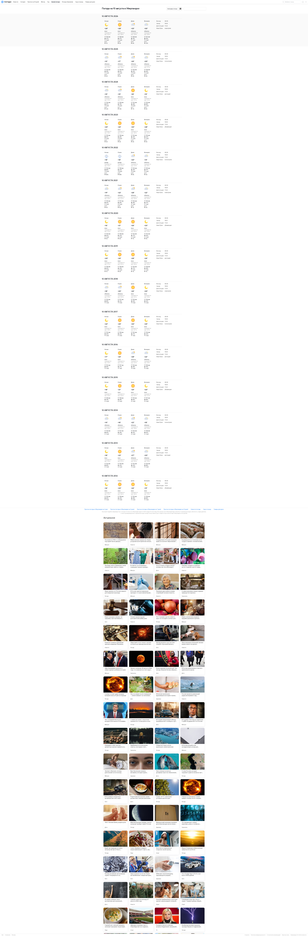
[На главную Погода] (7, 2)
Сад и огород (207, 509)
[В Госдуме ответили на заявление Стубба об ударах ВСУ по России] (192, 714)
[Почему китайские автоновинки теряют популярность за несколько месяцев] (115, 868)
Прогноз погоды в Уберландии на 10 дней (176, 509)
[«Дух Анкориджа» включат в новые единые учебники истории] (115, 663)
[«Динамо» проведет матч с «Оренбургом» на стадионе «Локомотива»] (141, 920)
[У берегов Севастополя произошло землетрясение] (167, 740)
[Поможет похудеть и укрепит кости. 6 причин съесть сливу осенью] (192, 560)
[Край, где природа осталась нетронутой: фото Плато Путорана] (115, 843)
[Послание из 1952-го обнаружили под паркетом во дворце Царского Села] (115, 534)
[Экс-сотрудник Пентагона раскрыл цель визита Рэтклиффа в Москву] (115, 714)
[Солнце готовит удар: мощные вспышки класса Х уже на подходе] (115, 688)
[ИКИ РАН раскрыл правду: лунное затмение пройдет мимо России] (141, 817)
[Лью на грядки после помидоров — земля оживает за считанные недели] (141, 688)
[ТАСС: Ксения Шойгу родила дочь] (115, 817)
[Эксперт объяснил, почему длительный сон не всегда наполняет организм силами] (115, 766)
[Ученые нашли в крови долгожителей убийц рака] (141, 611)
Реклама (14, 935)
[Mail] (2, 2)
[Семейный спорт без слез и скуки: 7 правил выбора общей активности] (192, 894)
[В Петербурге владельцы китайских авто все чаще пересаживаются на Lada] (115, 791)
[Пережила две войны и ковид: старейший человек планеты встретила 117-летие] (167, 586)
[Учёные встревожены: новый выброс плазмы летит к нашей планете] (192, 791)
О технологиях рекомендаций (273, 935)
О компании (7, 935)
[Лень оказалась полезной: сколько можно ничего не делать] (192, 637)
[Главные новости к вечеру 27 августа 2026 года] (141, 894)
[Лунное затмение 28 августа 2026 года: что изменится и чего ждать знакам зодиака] (141, 663)
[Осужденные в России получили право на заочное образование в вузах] (167, 534)
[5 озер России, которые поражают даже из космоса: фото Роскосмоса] (192, 766)
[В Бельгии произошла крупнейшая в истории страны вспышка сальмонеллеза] (167, 688)
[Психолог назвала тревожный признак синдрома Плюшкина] (115, 637)
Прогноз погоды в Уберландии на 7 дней (149, 509)
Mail (2, 935)
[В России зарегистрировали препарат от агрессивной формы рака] (141, 586)
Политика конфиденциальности (258, 935)
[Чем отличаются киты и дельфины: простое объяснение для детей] (167, 766)
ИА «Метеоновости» (302, 935)
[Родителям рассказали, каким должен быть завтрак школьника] (141, 791)
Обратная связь (285, 935)
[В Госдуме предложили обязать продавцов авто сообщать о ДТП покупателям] (167, 714)
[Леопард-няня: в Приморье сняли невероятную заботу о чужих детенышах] (115, 560)
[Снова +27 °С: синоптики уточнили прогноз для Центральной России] (167, 791)
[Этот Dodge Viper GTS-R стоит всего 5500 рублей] (192, 868)
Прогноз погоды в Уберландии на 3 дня (96, 509)
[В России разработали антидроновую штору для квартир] (192, 740)
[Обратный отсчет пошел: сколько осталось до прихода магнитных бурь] (141, 637)
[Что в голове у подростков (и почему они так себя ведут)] (167, 560)
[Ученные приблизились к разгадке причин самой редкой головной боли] (167, 894)
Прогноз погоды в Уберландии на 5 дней (122, 509)
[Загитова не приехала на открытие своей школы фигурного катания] (167, 843)
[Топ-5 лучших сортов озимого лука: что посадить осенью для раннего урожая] (167, 611)
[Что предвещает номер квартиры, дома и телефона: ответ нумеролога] (192, 817)
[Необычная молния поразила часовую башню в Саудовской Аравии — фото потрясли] (192, 920)
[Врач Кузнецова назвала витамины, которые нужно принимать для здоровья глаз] (141, 766)
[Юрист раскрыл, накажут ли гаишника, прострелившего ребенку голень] (115, 611)
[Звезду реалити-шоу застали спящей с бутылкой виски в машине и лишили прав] (167, 637)
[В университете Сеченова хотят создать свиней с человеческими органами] (192, 534)
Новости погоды (195, 509)
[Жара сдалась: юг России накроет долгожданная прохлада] (115, 586)
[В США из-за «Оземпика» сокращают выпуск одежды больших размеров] (141, 560)
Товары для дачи (219, 509)
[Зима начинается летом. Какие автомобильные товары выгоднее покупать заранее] (141, 868)
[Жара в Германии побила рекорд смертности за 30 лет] (192, 843)
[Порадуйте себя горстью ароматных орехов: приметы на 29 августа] (115, 740)
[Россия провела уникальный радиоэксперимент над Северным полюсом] (192, 688)
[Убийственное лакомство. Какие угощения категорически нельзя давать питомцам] (141, 534)
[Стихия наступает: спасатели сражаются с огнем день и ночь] (141, 714)
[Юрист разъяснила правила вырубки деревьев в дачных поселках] (192, 611)
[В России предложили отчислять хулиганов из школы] (192, 663)
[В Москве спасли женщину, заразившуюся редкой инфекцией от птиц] (167, 868)
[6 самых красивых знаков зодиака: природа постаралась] (192, 586)
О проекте (247, 935)
